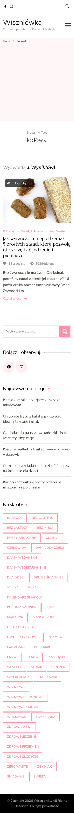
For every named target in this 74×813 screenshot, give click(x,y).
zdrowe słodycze (22, 757)
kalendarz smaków (24, 597)
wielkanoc (16, 717)
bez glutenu (42, 518)
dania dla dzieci (50, 548)
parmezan (16, 647)
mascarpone (44, 617)
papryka (55, 637)
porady (31, 657)
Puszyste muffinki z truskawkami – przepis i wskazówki (36, 452)
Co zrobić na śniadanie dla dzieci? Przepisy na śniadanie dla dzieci (36, 468)
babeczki (14, 518)
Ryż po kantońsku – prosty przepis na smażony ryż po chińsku (32, 484)
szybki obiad (18, 677)
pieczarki (42, 647)
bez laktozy (17, 528)
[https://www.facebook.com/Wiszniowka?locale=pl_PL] (9, 367)
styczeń (58, 667)
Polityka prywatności (44, 806)
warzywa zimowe (23, 707)
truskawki (47, 677)
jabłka (13, 587)
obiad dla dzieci (21, 627)
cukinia (52, 538)
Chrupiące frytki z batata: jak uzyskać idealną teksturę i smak (32, 419)
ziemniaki (44, 766)
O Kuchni (9, 231)
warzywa (16, 687)
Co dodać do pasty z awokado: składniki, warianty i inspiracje (35, 435)
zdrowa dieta (19, 727)
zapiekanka (45, 717)
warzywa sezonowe (25, 697)
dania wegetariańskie (26, 567)
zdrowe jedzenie (21, 736)
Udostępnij (23, 183)
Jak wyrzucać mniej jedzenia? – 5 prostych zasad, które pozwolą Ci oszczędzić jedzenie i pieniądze (36, 247)
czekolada (16, 548)
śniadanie (15, 776)
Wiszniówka (22, 22)
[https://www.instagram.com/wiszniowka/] (21, 367)
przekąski (56, 657)
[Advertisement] (37, 83)
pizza (11, 657)
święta (40, 776)
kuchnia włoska (21, 607)
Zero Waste (57, 231)
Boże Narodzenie (22, 538)
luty (50, 607)
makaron (15, 617)
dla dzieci (15, 577)
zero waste (17, 766)
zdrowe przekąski (23, 746)
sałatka (14, 667)
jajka (32, 587)
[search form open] (67, 6)
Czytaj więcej (12, 298)
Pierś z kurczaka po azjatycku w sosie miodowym (31, 402)
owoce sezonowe (22, 637)
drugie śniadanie (48, 577)
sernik (36, 667)
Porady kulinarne (32, 231)
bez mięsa (45, 528)
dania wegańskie (22, 557)
